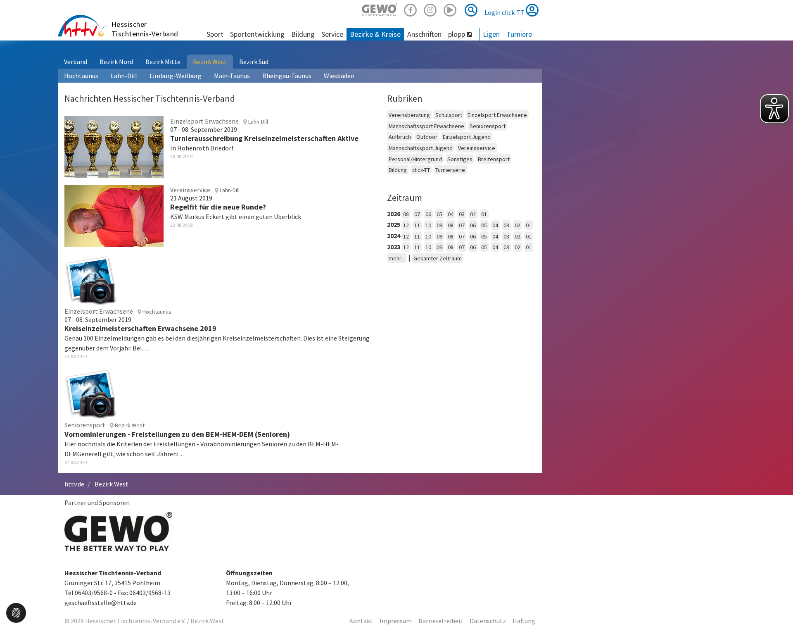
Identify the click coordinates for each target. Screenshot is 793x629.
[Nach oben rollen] (776, 606)
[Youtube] (450, 9)
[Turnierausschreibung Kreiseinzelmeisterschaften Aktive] (114, 146)
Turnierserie (450, 170)
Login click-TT (505, 12)
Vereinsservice (476, 148)
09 (439, 225)
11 (417, 225)
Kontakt (361, 621)
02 (473, 214)
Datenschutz (488, 621)
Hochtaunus (81, 75)
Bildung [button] (303, 34)
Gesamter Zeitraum (437, 258)
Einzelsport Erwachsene (497, 115)
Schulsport (448, 115)
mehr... (397, 258)
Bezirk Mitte (162, 61)
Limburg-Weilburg (176, 75)
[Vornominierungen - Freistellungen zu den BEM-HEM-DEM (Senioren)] (90, 392)
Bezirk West (210, 61)
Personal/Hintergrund (415, 159)
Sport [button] (215, 34)
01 (484, 214)
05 (439, 214)
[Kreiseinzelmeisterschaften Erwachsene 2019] (90, 278)
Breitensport (494, 159)
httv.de (74, 484)
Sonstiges (459, 159)
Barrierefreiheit (440, 621)
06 (428, 214)
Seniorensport (488, 126)
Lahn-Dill (124, 75)
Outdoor (426, 137)
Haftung (524, 621)
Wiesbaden (339, 75)
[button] (16, 612)
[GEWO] (380, 9)
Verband (75, 61)
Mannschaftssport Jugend (421, 148)
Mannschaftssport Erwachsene (426, 126)
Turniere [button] (519, 34)
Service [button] (332, 34)
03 (462, 214)
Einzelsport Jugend (467, 137)
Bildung (398, 170)
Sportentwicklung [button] (257, 34)
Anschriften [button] (424, 34)
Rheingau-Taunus (286, 75)
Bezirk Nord (116, 61)
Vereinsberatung (409, 115)
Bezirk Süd (253, 61)
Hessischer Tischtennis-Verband (145, 28)
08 (406, 214)
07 (417, 214)
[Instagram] (430, 9)
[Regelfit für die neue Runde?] (114, 214)
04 (450, 214)
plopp (457, 34)
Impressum (396, 621)
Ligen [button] (491, 34)
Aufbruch (400, 137)
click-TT (421, 170)
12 (406, 225)
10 (428, 225)
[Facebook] (410, 9)
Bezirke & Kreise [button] (375, 34)
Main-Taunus (232, 75)
